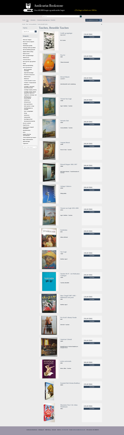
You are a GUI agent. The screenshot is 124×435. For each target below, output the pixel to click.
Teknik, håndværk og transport (29, 137)
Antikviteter (26, 115)
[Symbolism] (49, 237)
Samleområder (27, 117)
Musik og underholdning (28, 65)
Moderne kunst (27, 76)
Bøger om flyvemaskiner (28, 139)
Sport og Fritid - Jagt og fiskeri (29, 61)
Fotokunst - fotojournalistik (30, 82)
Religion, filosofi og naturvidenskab (27, 135)
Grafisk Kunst (27, 100)
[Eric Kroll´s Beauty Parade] (49, 325)
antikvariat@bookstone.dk (79, 429)
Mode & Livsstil (26, 53)
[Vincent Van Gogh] (49, 106)
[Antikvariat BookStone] (62, 7)
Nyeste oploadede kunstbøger (28, 70)
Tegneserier (25, 143)
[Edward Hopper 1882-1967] (49, 172)
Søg (80, 16)
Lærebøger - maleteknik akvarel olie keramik (29, 87)
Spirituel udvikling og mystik (29, 49)
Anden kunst (26, 84)
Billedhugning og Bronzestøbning (27, 97)
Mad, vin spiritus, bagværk (28, 41)
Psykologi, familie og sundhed (29, 47)
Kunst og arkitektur (28, 104)
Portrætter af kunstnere (29, 74)
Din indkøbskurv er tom (92, 20)
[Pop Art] (49, 62)
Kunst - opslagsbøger (28, 111)
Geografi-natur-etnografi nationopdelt (28, 128)
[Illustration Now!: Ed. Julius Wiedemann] (49, 412)
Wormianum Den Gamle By (29, 121)
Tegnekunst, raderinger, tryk (30, 95)
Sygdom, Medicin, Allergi (28, 51)
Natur (24, 132)
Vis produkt (92, 36)
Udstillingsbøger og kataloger (28, 109)
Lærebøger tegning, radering (30, 89)
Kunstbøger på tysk (28, 119)
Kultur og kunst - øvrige (29, 106)
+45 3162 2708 (65, 429)
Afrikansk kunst (27, 102)
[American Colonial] (49, 347)
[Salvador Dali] (49, 128)
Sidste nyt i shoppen (27, 39)
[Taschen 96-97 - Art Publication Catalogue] (49, 281)
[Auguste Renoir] (49, 150)
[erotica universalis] (49, 368)
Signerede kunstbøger (29, 72)
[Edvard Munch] (49, 84)
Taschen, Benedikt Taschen (30, 80)
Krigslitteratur (26, 125)
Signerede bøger (26, 141)
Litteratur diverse (27, 59)
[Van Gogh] (49, 259)
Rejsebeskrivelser (26, 130)
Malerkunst (26, 78)
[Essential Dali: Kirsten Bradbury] (49, 390)
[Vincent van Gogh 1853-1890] (49, 215)
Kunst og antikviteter (27, 67)
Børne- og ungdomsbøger (28, 55)
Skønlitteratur (26, 57)
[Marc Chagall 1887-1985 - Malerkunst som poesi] (49, 303)
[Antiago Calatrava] (49, 194)
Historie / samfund (27, 123)
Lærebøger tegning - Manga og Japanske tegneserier (30, 92)
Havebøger (25, 43)
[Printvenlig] (101, 24)
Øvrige (25, 113)
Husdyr (24, 63)
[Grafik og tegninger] (49, 40)
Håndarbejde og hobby (27, 45)
